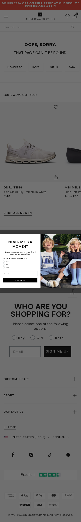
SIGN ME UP (20, 280)
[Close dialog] (78, 236)
